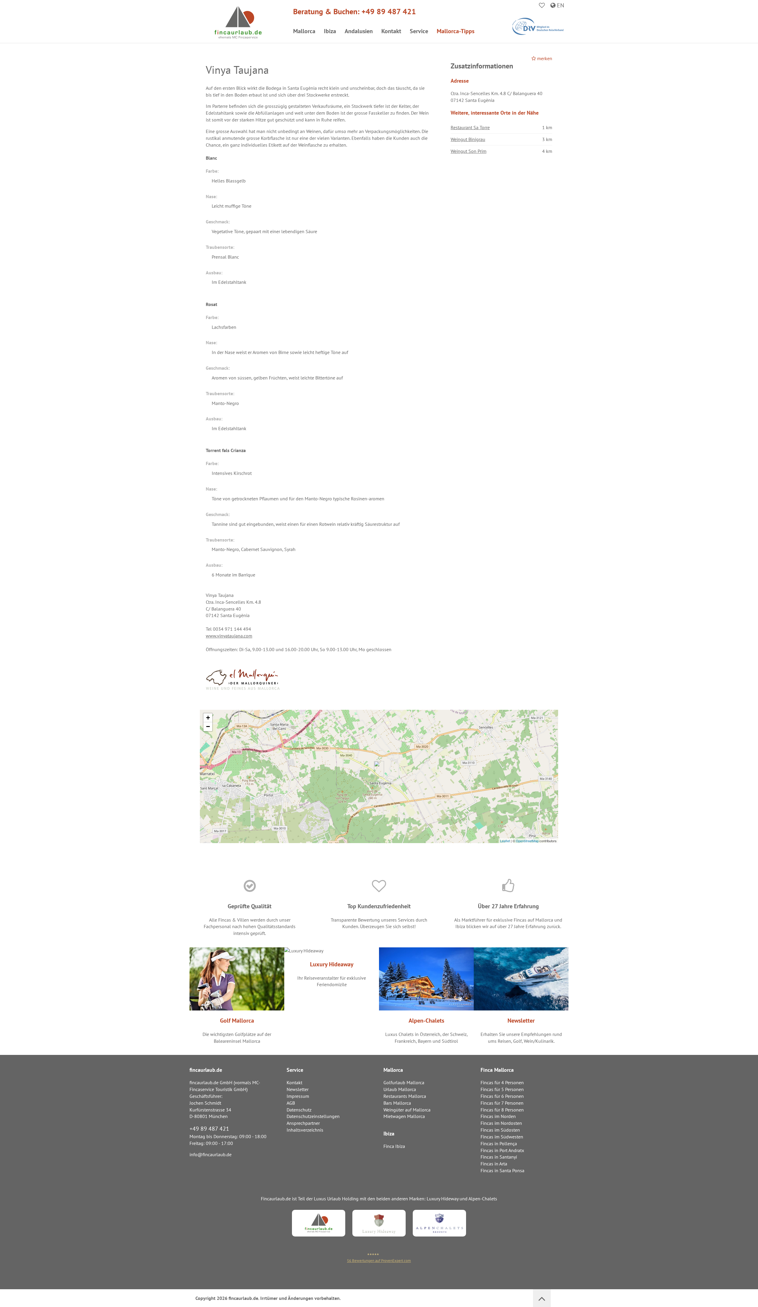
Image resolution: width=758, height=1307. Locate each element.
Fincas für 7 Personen (502, 1103)
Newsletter (298, 1089)
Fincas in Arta (494, 1164)
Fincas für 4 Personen (502, 1082)
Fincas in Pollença (499, 1143)
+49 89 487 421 (389, 11)
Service (419, 31)
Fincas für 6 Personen (502, 1096)
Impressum (298, 1096)
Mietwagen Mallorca (404, 1116)
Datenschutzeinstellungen (313, 1116)
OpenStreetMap (527, 840)
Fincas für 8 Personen (502, 1110)
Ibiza (330, 31)
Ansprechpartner (303, 1123)
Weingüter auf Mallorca (407, 1110)
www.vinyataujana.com (229, 636)
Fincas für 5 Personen (502, 1089)
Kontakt (391, 31)
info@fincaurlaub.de (211, 1154)
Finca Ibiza (394, 1146)
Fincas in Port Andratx (502, 1150)
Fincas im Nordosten (501, 1123)
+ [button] (208, 717)
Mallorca (304, 31)
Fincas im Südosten (500, 1130)
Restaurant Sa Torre (470, 127)
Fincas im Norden (498, 1116)
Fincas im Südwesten (502, 1137)
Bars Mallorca (397, 1103)
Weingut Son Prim (468, 151)
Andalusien (359, 31)
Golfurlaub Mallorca (403, 1082)
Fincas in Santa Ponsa (502, 1170)
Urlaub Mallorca (399, 1089)
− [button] (208, 726)
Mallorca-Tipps (455, 31)
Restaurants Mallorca (404, 1096)
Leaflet (505, 840)
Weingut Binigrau (468, 139)
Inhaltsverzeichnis (305, 1130)
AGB (291, 1103)
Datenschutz (299, 1110)
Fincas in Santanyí (499, 1157)
